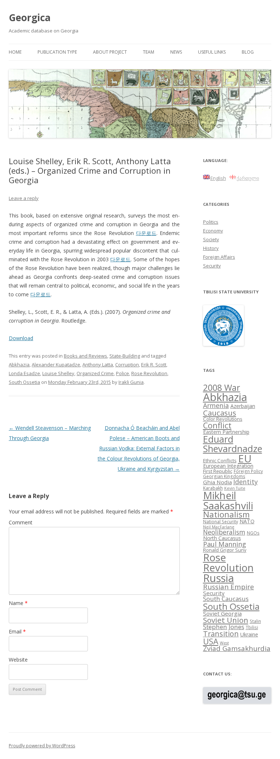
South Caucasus (226, 598)
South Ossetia (24, 382)
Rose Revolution (149, 373)
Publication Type (57, 52)
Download (21, 338)
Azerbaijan (242, 405)
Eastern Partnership (226, 431)
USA (210, 641)
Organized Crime (95, 373)
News (176, 52)
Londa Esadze (24, 373)
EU (245, 458)
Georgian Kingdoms (224, 476)
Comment (20, 522)
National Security (220, 521)
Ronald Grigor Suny (224, 550)
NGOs (253, 533)
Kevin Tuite (234, 488)
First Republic (217, 471)
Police (122, 373)
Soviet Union (225, 620)
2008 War (221, 387)
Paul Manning (224, 544)
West (224, 643)
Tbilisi (252, 627)
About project (110, 52)
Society (211, 239)
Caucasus (219, 413)
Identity (245, 481)
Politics (210, 222)
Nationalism (226, 514)
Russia (218, 578)
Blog (248, 52)
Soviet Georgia (222, 613)
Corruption (127, 364)
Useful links (212, 52)
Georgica (30, 17)
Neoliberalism (224, 532)
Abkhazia (19, 364)
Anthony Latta (97, 364)
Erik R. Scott (153, 364)
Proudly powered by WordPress (42, 746)
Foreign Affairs (219, 257)
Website (18, 659)
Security (212, 265)
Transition (221, 634)
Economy (213, 230)
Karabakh (213, 488)
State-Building (124, 355)
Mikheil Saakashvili (228, 500)
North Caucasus (222, 538)
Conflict (217, 425)
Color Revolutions (222, 419)
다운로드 (146, 233)
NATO (247, 521)
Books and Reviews (85, 355)
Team (148, 52)
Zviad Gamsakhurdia (237, 648)
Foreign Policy (248, 471)
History (211, 248)
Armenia (216, 405)
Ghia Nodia (217, 482)
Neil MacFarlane (218, 526)
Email (17, 631)
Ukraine (249, 634)
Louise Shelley (58, 373)
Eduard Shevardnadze (232, 443)
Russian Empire (228, 587)
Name (18, 603)
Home (15, 52)
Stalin (255, 621)
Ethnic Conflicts (220, 460)
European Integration (228, 465)
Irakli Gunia (131, 382)
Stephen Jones (223, 627)
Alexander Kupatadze (56, 364)
